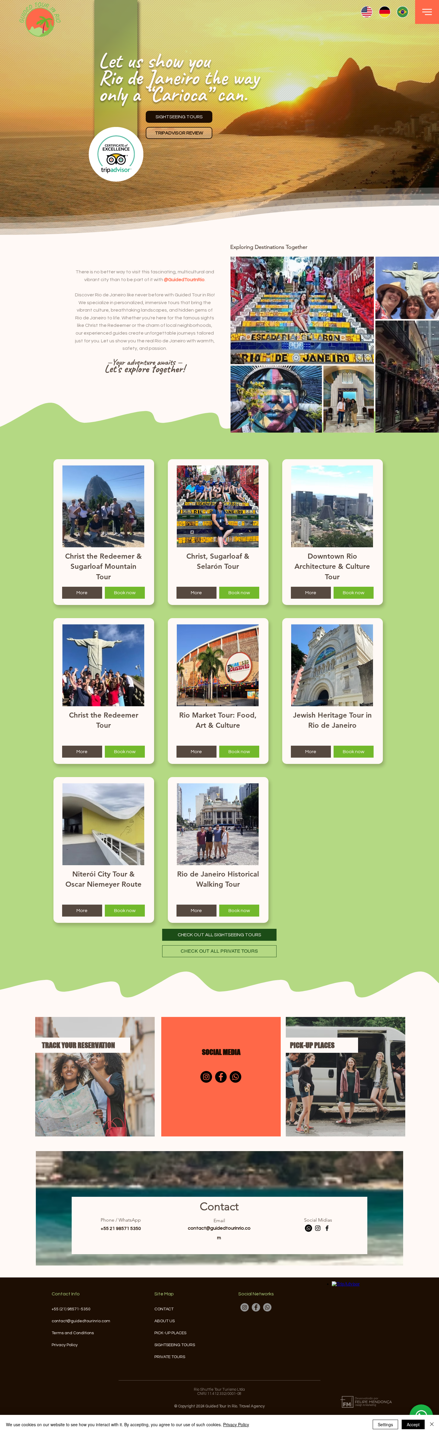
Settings (385, 1424)
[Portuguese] (402, 12)
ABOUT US (164, 1321)
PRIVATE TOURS (169, 1357)
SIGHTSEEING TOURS (173, 1345)
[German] (385, 12)
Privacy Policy (65, 1345)
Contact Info (66, 1293)
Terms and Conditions (73, 1333)
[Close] (431, 1424)
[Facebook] (221, 1077)
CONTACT (164, 1309)
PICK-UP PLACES (170, 1333)
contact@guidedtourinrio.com (81, 1321)
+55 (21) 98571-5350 (71, 1309)
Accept (413, 1424)
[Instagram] (206, 1077)
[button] (427, 12)
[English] (367, 12)
